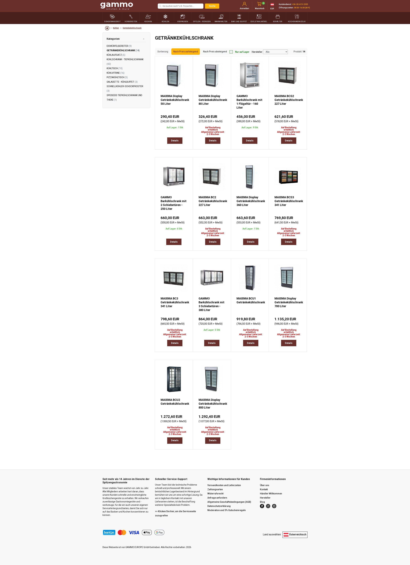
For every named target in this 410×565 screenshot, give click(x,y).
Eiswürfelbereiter (119, 46)
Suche (212, 6)
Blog (262, 502)
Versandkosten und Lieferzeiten (224, 485)
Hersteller (257, 52)
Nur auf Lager (242, 52)
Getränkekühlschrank (132, 28)
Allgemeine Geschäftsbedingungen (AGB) (229, 502)
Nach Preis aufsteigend (185, 51)
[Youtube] (274, 506)
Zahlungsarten (215, 489)
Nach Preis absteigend (215, 51)
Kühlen (116, 28)
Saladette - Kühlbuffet (122, 82)
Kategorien (113, 38)
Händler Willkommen (271, 493)
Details (175, 140)
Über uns (264, 485)
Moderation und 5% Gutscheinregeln (226, 510)
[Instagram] (268, 506)
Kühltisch (115, 68)
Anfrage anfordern (217, 497)
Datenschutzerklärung (219, 506)
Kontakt (264, 489)
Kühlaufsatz (116, 55)
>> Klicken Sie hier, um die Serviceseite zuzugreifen (175, 513)
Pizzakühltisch (117, 77)
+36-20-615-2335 (300, 4)
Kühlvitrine (115, 73)
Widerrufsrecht (215, 493)
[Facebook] (262, 506)
